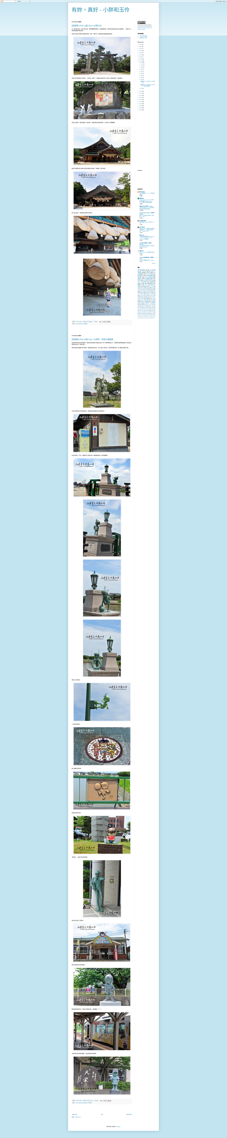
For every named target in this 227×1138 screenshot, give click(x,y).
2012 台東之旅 (144, 300)
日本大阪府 (140, 317)
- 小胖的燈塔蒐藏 (143, 36)
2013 (140, 97)
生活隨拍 (147, 278)
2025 (140, 46)
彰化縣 (147, 307)
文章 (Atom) (78, 1117)
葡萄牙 (139, 285)
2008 (140, 107)
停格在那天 (142, 192)
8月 (141, 71)
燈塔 (148, 272)
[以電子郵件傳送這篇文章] (103, 322)
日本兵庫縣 (144, 316)
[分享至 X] (106, 322)
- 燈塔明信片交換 (143, 38)
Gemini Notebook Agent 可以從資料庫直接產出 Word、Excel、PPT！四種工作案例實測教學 (146, 201)
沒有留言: (96, 1100)
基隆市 (140, 306)
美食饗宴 (150, 283)
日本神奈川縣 (151, 311)
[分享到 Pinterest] (110, 322)
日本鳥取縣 (89, 1102)
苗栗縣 (145, 286)
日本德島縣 (144, 314)
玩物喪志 (144, 292)
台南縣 (139, 316)
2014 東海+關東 (142, 294)
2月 (141, 88)
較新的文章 (74, 1114)
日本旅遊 (84, 1102)
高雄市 (141, 297)
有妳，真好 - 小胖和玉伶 (101, 10)
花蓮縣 (144, 288)
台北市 (152, 300)
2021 (140, 52)
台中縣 (151, 292)
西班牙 (144, 313)
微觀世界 (140, 301)
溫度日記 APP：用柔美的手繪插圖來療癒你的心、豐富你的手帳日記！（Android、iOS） (146, 230)
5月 (141, 75)
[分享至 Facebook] (108, 322)
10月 (141, 67)
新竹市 (141, 291)
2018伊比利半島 (148, 280)
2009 (140, 105)
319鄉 (140, 308)
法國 (142, 303)
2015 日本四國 (142, 282)
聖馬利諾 (151, 317)
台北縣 (142, 283)
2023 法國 (152, 295)
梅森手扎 (141, 251)
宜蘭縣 (153, 289)
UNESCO (140, 289)
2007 (140, 110)
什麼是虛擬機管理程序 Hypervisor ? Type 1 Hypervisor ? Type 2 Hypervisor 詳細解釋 (146, 238)
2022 (140, 50)
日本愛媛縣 (146, 301)
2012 (140, 99)
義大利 (147, 297)
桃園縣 (148, 298)
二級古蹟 (153, 304)
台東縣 (146, 303)
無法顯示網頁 (142, 220)
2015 (140, 93)
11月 (141, 65)
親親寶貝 (151, 288)
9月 (141, 69)
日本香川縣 (152, 306)
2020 (140, 55)
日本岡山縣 (146, 317)
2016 (140, 91)
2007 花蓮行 (148, 285)
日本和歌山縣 (151, 316)
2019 (140, 57)
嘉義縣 (148, 313)
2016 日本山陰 (79, 323)
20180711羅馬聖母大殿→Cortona (146, 260)
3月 (141, 79)
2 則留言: (96, 321)
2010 (140, 103)
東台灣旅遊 (149, 275)
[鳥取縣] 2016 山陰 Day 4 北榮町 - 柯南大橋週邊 (92, 339)
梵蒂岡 (139, 313)
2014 (140, 95)
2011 (140, 101)
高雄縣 (149, 310)
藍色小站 (141, 235)
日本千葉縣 (144, 310)
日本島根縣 (84, 323)
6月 (141, 73)
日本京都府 (143, 311)
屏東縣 (150, 308)
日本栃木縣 (151, 314)
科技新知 (143, 304)
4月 (141, 77)
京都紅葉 (152, 282)
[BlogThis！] (105, 322)
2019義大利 (152, 294)
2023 (140, 48)
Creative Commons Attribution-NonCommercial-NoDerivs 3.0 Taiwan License (145, 28)
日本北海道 (149, 291)
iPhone (148, 304)
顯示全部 (153, 263)
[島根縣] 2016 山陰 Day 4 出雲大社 (87, 26)
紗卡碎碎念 (142, 227)
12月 (141, 63)
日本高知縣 (141, 307)
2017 (140, 61)
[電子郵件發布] (100, 321)
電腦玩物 (141, 198)
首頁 (102, 1114)
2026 (140, 44)
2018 (140, 59)
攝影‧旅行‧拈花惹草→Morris (146, 206)
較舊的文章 (129, 1114)
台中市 (145, 308)
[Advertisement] (102, 330)
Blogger (118, 1126)
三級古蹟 (147, 289)
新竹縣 (140, 277)
